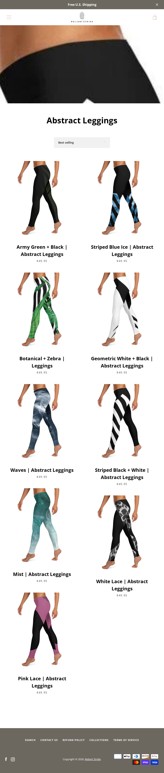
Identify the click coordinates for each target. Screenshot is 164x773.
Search (30, 740)
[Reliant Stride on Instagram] (13, 759)
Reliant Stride (93, 759)
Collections (99, 740)
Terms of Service (126, 740)
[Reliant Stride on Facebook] (6, 759)
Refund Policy (74, 740)
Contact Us (49, 740)
